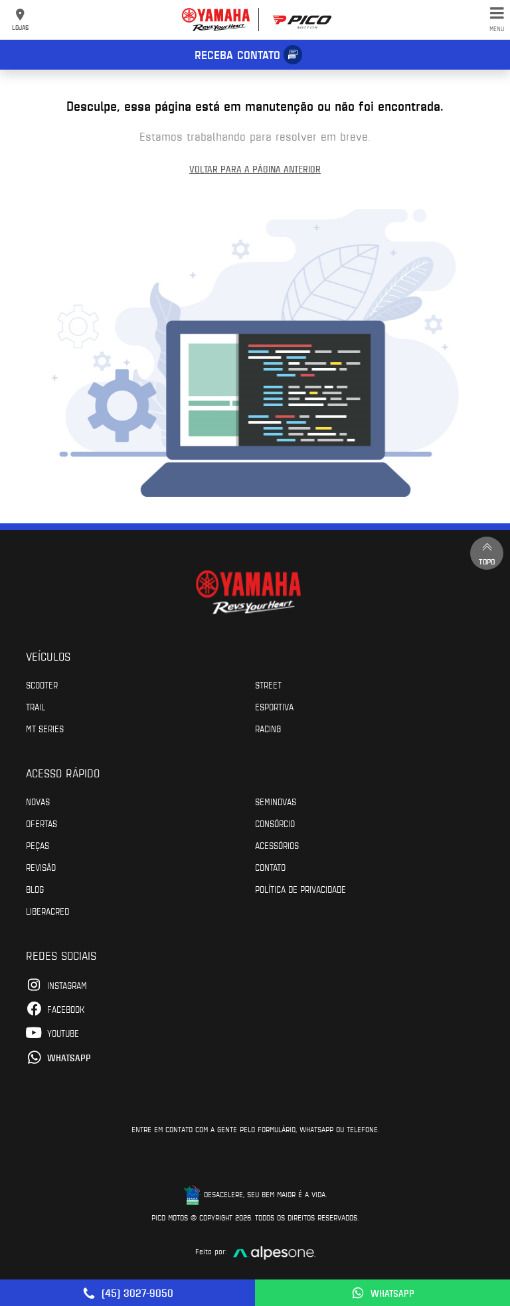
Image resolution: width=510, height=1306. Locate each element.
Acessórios (277, 845)
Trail (35, 706)
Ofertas (41, 823)
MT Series (45, 728)
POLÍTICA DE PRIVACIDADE (300, 889)
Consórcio (275, 823)
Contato (270, 867)
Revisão (41, 867)
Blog (35, 889)
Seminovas (275, 801)
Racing (268, 728)
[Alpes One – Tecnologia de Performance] (274, 1252)
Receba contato (237, 54)
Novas (38, 801)
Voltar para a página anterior (255, 169)
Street (268, 684)
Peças (37, 845)
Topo (487, 561)
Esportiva (274, 706)
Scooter (42, 684)
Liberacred (47, 911)
